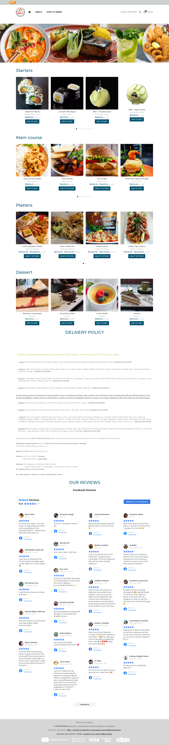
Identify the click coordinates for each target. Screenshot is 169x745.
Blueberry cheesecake (32, 313)
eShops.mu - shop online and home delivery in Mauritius (91, 726)
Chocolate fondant (67, 313)
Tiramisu (136, 313)
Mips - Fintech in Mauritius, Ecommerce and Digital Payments (94, 730)
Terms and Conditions (84, 723)
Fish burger (102, 179)
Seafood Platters (32, 249)
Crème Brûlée (102, 313)
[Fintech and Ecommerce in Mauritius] (122, 740)
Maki (64, 114)
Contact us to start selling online (97, 734)
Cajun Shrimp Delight (32, 179)
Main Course (32, 181)
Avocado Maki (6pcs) (67, 112)
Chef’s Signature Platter (32, 246)
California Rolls (29, 114)
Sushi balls (99, 114)
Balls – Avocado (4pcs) (102, 112)
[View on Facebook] (21, 515)
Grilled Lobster (102, 246)
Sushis (38, 114)
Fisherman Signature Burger (137, 179)
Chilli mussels (67, 179)
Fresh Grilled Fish (67, 246)
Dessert (32, 316)
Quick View (47, 80)
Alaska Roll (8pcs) (32, 112)
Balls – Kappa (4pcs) (137, 110)
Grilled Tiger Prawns (136, 246)
